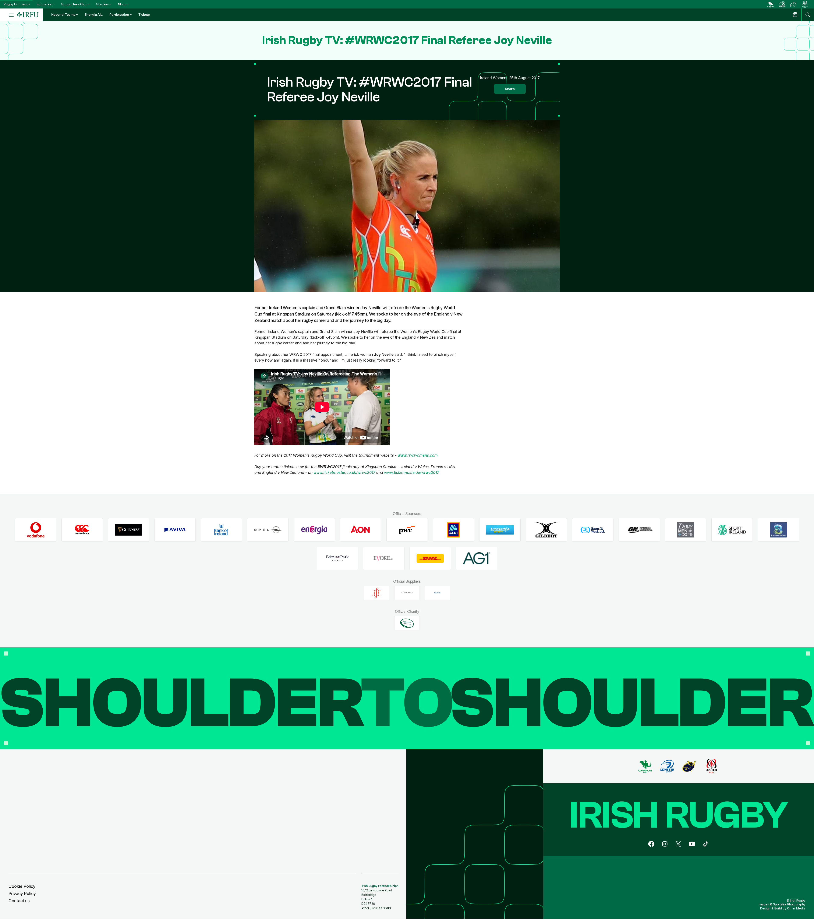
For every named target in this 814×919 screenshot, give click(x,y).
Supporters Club (74, 4)
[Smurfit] (592, 530)
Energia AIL (94, 15)
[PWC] (407, 530)
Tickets (144, 15)
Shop (122, 4)
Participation (119, 15)
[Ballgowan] (778, 530)
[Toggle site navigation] (8, 14)
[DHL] (430, 558)
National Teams (63, 15)
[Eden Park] (337, 558)
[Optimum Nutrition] (639, 530)
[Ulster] (805, 4)
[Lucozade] (500, 530)
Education (44, 4)
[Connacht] (770, 4)
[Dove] (685, 530)
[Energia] (314, 530)
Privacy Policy (22, 893)
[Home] (28, 14)
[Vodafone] (35, 530)
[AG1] (476, 558)
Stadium (102, 4)
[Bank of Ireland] (221, 530)
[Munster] (793, 4)
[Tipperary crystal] (407, 593)
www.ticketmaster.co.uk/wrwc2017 (344, 472)
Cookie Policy (21, 886)
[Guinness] (128, 530)
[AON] (360, 530)
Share (510, 89)
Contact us (19, 900)
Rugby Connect (15, 4)
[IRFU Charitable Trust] (407, 623)
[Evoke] (383, 558)
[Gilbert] (546, 530)
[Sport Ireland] (732, 530)
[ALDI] (453, 530)
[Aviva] (175, 530)
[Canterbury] (82, 530)
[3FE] (376, 593)
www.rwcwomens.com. (418, 455)
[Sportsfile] (437, 593)
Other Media (796, 908)
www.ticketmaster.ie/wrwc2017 (411, 472)
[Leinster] (782, 4)
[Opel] (268, 530)
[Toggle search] (807, 14)
